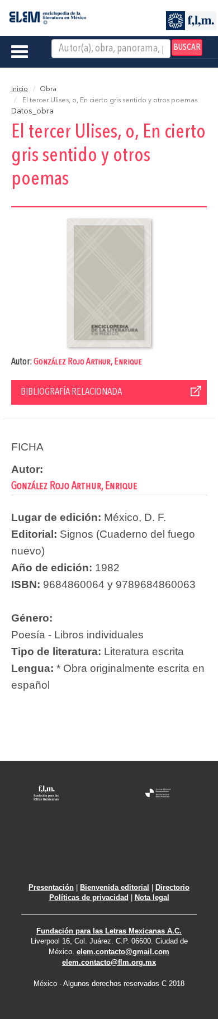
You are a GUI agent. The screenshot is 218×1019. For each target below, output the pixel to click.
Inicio (19, 89)
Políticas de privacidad (89, 897)
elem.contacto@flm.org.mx (109, 962)
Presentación (51, 887)
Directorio (172, 887)
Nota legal (152, 897)
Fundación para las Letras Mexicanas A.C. (109, 931)
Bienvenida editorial (114, 887)
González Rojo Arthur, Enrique (88, 362)
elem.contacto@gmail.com (123, 951)
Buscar (187, 47)
